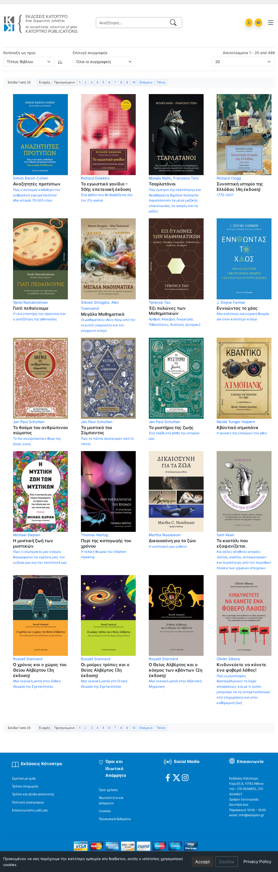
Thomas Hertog (94, 535)
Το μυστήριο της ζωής (171, 427)
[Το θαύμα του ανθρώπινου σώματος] (40, 378)
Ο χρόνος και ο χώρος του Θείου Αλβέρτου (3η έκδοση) (40, 670)
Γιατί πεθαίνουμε (31, 308)
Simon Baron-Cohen (30, 178)
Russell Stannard (27, 659)
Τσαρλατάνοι (162, 184)
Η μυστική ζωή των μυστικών (33, 543)
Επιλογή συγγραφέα (90, 53)
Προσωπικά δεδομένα (115, 819)
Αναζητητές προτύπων (37, 184)
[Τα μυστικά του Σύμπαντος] (108, 378)
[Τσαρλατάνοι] (176, 134)
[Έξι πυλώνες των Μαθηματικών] (176, 258)
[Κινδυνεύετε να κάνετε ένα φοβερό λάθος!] (244, 615)
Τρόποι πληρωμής (25, 786)
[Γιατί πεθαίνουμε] (40, 258)
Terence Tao (159, 302)
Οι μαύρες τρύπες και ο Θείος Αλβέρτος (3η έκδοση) (105, 670)
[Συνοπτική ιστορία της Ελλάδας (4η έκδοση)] (244, 134)
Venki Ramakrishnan (30, 302)
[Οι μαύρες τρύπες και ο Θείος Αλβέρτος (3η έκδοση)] (108, 615)
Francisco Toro (186, 178)
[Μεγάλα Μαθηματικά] (108, 258)
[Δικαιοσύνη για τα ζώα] (176, 491)
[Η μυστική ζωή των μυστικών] (40, 491)
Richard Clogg (229, 178)
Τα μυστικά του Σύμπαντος (96, 430)
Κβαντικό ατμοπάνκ (237, 427)
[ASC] (60, 61)
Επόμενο (146, 82)
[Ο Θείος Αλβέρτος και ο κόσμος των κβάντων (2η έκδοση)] (176, 615)
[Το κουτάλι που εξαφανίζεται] (244, 491)
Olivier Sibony (228, 659)
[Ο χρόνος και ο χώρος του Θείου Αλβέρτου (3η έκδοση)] (40, 615)
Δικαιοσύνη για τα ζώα (172, 540)
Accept (202, 861)
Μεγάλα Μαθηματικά (102, 314)
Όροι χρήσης (108, 790)
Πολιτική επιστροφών (28, 802)
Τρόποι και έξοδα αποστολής (33, 794)
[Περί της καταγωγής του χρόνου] (108, 491)
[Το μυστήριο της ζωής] (176, 378)
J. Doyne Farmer (231, 302)
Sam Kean (225, 535)
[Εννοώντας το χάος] (244, 258)
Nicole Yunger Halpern (236, 422)
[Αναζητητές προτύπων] (40, 134)
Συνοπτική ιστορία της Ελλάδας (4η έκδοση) (240, 186)
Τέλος (161, 82)
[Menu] (271, 22)
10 (133, 82)
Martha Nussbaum (165, 535)
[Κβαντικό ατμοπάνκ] (244, 378)
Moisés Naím (160, 178)
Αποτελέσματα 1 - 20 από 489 (249, 53)
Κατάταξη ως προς (19, 53)
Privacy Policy (257, 861)
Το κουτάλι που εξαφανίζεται (232, 543)
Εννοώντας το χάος (237, 308)
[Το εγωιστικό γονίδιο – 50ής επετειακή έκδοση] (108, 134)
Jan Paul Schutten (29, 422)
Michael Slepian (26, 535)
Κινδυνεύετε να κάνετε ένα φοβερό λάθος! (241, 667)
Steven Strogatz (95, 302)
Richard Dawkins (95, 178)
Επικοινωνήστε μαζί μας (30, 810)
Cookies (105, 811)
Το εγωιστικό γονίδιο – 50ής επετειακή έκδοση (106, 186)
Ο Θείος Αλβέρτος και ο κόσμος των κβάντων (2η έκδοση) (175, 670)
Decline (226, 861)
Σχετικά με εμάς (24, 778)
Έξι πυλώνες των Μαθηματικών (167, 311)
